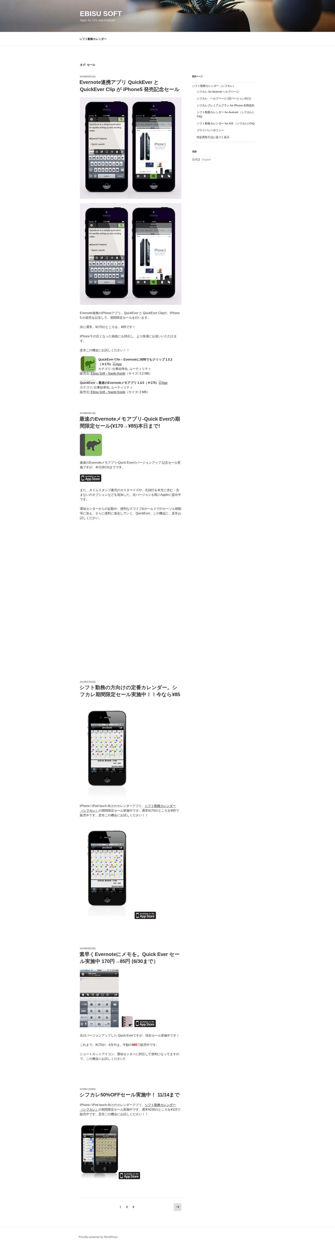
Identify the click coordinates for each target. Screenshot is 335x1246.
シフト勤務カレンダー (93, 38)
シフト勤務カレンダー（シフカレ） (214, 85)
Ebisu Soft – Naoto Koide (108, 373)
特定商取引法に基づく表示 (213, 137)
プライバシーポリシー (210, 130)
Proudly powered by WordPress (98, 1236)
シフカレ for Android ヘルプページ (218, 91)
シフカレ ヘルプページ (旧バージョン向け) (224, 98)
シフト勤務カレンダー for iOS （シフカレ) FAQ (226, 123)
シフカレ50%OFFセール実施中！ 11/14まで (129, 1095)
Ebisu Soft (101, 14)
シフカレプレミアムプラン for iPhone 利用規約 (225, 105)
